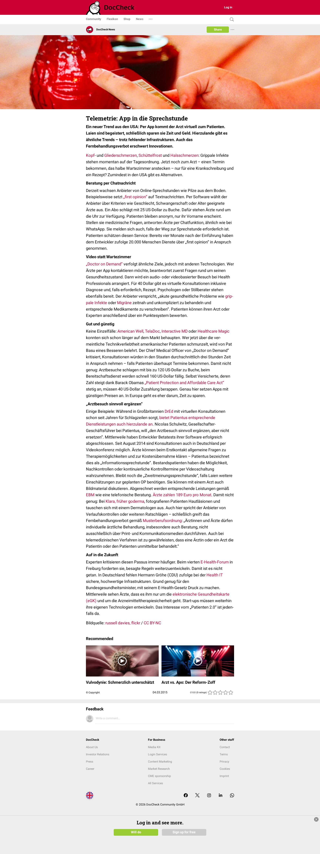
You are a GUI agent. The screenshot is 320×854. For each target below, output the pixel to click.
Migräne (124, 302)
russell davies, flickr (122, 623)
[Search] (231, 19)
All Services (155, 783)
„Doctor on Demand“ (104, 264)
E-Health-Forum (215, 562)
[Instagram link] (209, 795)
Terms (224, 754)
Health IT (214, 575)
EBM (90, 495)
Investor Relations (97, 754)
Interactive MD (174, 331)
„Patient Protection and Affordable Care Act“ (184, 382)
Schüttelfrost (150, 155)
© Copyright (93, 692)
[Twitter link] (197, 795)
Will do (136, 832)
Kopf (90, 155)
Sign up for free (184, 832)
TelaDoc (152, 331)
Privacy (224, 761)
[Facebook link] (186, 795)
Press (89, 761)
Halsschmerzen (184, 155)
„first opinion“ (135, 197)
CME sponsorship (159, 776)
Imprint (224, 776)
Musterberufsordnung (162, 520)
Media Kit (154, 747)
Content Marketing (160, 761)
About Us (92, 747)
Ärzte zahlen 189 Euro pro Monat (182, 495)
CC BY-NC (152, 623)
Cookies (225, 769)
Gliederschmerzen (120, 155)
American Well (130, 331)
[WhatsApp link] (232, 795)
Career (90, 769)
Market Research (159, 769)
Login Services (157, 754)
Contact (225, 747)
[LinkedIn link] (221, 795)
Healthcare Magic (213, 331)
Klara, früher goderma (125, 501)
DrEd (169, 411)
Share (218, 29)
